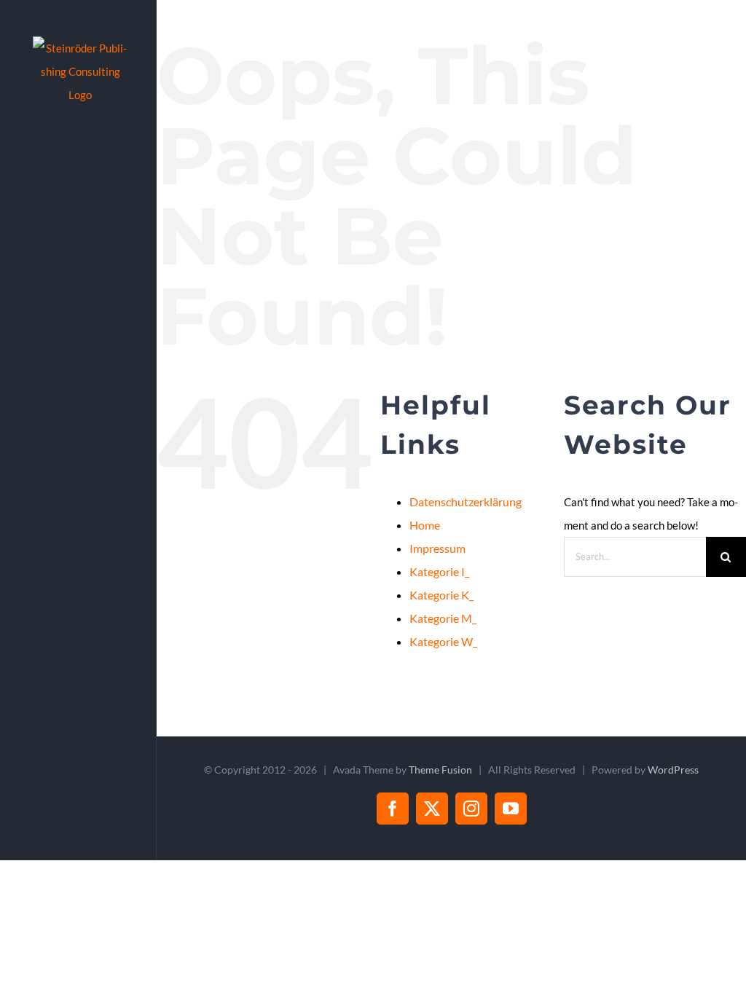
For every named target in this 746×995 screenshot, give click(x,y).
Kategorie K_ (441, 595)
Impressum (437, 548)
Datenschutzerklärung (465, 501)
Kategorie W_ (443, 641)
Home (424, 525)
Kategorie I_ (439, 571)
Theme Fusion (440, 769)
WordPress (673, 769)
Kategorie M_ (442, 618)
